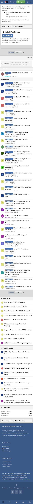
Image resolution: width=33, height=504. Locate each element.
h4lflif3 (6, 155)
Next (17, 52)
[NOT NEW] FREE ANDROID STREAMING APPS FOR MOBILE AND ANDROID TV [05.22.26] (17, 272)
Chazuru (7, 100)
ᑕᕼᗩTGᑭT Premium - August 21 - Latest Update (18, 363)
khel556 (7, 169)
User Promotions (6, 461)
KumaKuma (8, 115)
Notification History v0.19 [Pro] (22, 286)
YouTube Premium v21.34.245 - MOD (14, 378)
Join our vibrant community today (11, 19)
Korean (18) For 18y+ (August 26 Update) (16, 215)
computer (15, 18)
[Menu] (2, 2)
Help (24, 488)
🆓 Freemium (5, 446)
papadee (7, 276)
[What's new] (27, 2)
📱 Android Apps (6, 451)
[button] (5, 63)
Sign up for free (23, 7)
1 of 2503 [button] (11, 52)
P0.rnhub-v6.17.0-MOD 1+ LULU (22, 146)
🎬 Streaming (5, 448)
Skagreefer (7, 245)
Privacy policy (17, 488)
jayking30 (7, 217)
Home (29, 488)
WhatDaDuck (8, 136)
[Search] (31, 2)
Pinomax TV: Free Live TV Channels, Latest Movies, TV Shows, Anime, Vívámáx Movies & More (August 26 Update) (17, 402)
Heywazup (7, 76)
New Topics (6, 298)
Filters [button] (29, 57)
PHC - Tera (7, 86)
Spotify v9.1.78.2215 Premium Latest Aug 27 (16, 368)
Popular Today (6, 466)
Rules (10, 488)
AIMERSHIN (8, 212)
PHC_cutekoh (8, 148)
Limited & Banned (7, 464)
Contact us (5, 488)
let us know (26, 479)
